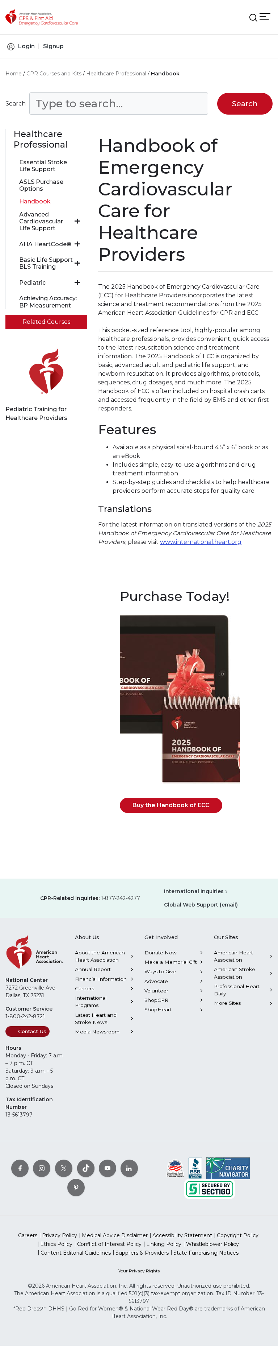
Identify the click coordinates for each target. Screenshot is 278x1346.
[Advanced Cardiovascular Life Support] (77, 221)
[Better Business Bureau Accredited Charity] (195, 1167)
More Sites (227, 1003)
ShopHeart (158, 1009)
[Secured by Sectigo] (209, 1188)
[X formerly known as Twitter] (63, 1168)
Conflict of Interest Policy (109, 1244)
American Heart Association (233, 956)
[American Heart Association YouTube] (107, 1168)
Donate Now (160, 952)
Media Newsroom (97, 1032)
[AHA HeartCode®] (77, 244)
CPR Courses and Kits (53, 73)
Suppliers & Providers (142, 1253)
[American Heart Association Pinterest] (76, 1187)
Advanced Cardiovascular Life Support (41, 221)
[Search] (253, 17)
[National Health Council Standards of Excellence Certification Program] (175, 1167)
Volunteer (156, 991)
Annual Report (93, 969)
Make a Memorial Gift (170, 962)
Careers (84, 988)
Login (26, 46)
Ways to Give (160, 971)
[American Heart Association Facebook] (19, 1168)
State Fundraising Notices (206, 1253)
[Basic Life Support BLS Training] (77, 263)
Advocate (156, 981)
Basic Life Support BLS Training (46, 263)
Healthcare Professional (116, 73)
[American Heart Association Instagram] (41, 1168)
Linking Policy (163, 1244)
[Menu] (265, 16)
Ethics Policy (56, 1244)
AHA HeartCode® (45, 244)
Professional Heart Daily (237, 989)
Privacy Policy (59, 1235)
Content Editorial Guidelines (76, 1253)
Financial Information (101, 979)
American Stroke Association (234, 972)
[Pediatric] (77, 282)
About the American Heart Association (100, 956)
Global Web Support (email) (201, 904)
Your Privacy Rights (139, 1270)
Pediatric (32, 282)
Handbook (165, 73)
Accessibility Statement (182, 1235)
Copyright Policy (237, 1235)
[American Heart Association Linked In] (129, 1168)
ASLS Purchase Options (41, 185)
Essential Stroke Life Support (43, 166)
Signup (53, 46)
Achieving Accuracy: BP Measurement (48, 302)
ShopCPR (156, 1000)
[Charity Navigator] (228, 1167)
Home (13, 73)
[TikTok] (85, 1168)
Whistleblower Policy (212, 1244)
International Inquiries (194, 891)
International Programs (90, 1001)
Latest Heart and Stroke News (96, 1018)
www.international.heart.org (200, 541)
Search (15, 103)
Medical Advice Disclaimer (115, 1235)
